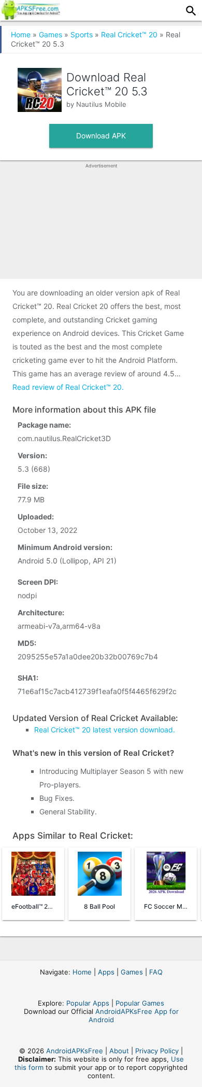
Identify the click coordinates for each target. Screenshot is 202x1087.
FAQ (156, 972)
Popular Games (140, 1003)
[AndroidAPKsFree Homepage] (30, 16)
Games (50, 34)
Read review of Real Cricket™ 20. (68, 387)
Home (21, 34)
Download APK (101, 135)
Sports (81, 34)
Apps (106, 972)
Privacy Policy (157, 1051)
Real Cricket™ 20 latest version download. (104, 729)
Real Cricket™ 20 (129, 34)
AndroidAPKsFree (74, 1051)
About (119, 1051)
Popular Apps (87, 1003)
